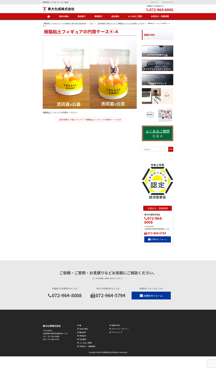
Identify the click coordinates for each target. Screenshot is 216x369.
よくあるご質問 (135, 16)
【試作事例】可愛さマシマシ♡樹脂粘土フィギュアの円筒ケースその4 (89, 119)
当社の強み (64, 16)
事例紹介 (98, 16)
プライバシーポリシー (120, 329)
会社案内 (115, 16)
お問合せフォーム (159, 239)
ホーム (155, 2)
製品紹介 (82, 16)
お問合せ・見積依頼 (160, 16)
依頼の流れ (116, 325)
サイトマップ (168, 2)
